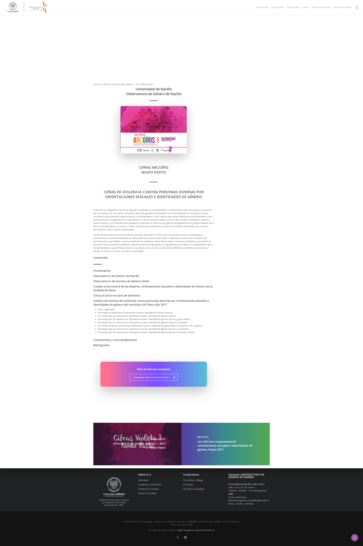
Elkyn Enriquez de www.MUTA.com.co (196, 530)
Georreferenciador (342, 7)
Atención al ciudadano (193, 489)
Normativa (143, 480)
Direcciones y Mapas (193, 480)
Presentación (262, 7)
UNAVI (305, 7)
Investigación (277, 7)
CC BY (193, 521)
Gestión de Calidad (147, 493)
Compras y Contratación (150, 484)
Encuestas (188, 484)
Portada (97, 84)
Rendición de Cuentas (148, 489)
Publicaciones (293, 7)
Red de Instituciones (321, 7)
